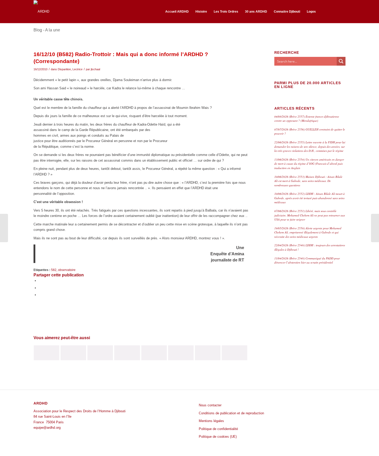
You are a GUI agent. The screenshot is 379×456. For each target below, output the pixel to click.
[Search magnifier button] (341, 61)
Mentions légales (211, 421)
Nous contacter (210, 405)
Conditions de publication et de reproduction (231, 413)
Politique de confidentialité (218, 429)
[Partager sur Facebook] (40, 281)
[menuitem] (177, 11)
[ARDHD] (41, 11)
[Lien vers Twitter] (341, 11)
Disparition (64, 69)
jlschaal (95, 69)
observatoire (67, 269)
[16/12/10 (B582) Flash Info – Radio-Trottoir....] (4, 228)
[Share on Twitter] (40, 295)
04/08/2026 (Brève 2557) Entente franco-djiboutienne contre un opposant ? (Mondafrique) (306, 119)
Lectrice (77, 69)
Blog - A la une (47, 30)
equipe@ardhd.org (47, 427)
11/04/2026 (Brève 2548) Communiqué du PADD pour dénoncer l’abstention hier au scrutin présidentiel (307, 260)
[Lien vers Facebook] (334, 11)
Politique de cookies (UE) (218, 437)
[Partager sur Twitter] (40, 288)
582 (53, 269)
